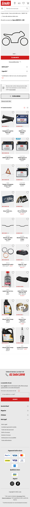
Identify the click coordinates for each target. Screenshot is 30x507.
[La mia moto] (19, 3)
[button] (27, 8)
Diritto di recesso (5, 432)
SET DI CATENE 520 (22, 211)
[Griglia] (24, 107)
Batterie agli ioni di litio (7, 157)
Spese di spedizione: (6, 498)
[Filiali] (15, 3)
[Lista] (27, 108)
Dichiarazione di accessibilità (8, 437)
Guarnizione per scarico (7, 264)
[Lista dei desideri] (23, 3)
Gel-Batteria (22, 184)
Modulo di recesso (6, 435)
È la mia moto (15, 57)
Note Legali (4, 424)
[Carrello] (28, 3)
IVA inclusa (19, 496)
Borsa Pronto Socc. (7, 211)
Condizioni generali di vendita (8, 427)
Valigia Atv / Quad (22, 264)
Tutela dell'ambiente (6, 440)
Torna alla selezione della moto (10, 16)
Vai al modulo (12, 89)
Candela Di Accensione (22, 347)
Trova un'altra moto (14, 62)
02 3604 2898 (17, 374)
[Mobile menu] (2, 8)
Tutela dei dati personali (7, 429)
